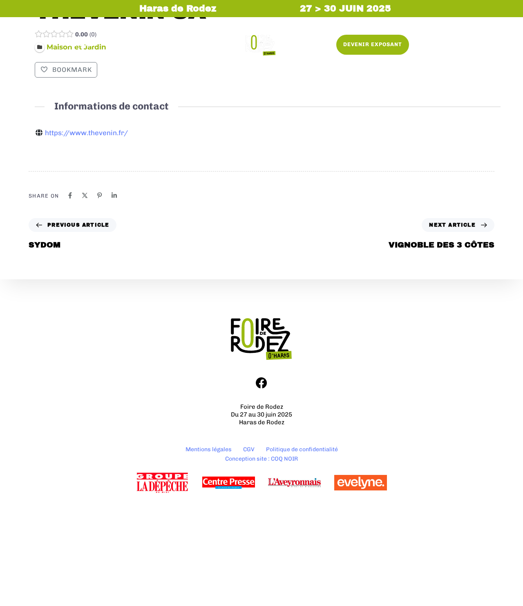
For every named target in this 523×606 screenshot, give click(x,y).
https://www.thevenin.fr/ (86, 133)
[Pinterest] (99, 195)
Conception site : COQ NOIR (261, 458)
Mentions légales (209, 449)
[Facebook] (70, 195)
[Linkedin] (114, 195)
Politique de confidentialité (302, 449)
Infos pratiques (184, 44)
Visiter (125, 44)
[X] (85, 195)
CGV (249, 449)
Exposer (81, 44)
